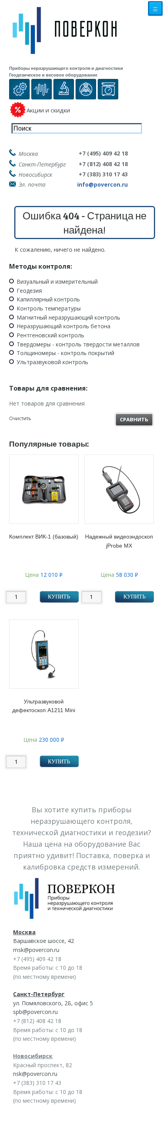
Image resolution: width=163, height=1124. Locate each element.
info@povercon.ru (102, 184)
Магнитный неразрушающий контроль (68, 317)
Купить (59, 597)
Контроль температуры (49, 308)
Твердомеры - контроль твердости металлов (78, 344)
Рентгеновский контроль (50, 335)
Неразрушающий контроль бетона (63, 326)
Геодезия (29, 290)
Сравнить (134, 419)
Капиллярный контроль (48, 299)
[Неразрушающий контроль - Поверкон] (70, 36)
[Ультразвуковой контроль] (41, 95)
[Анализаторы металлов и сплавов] (63, 95)
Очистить (20, 418)
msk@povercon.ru (36, 950)
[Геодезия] (86, 95)
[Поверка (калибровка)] (19, 95)
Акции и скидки (48, 110)
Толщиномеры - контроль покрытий (65, 353)
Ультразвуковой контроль (52, 362)
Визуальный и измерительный (57, 281)
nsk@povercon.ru (35, 1073)
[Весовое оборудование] (108, 95)
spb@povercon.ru (35, 1012)
